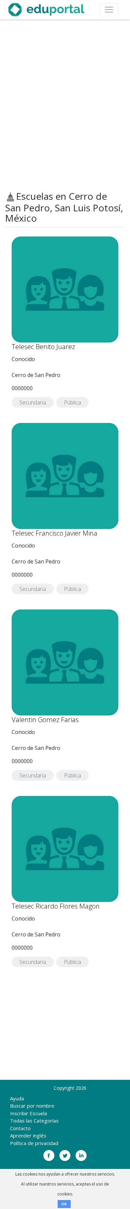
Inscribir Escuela (28, 1113)
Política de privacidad (34, 1143)
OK (64, 1204)
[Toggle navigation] (109, 9)
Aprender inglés (28, 1135)
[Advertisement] (65, 105)
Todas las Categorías (34, 1120)
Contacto (20, 1128)
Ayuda (17, 1098)
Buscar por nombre (32, 1105)
